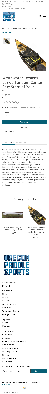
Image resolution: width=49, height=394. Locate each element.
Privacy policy (8, 345)
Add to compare (9, 131)
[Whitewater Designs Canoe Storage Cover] (12, 214)
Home (4, 28)
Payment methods (10, 348)
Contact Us (7, 334)
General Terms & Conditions (14, 341)
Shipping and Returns (11, 351)
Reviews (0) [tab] (21, 142)
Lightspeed (6, 384)
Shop (4, 294)
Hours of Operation (10, 358)
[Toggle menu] (44, 16)
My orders (6, 326)
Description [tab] (9, 142)
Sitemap (5, 355)
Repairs (5, 301)
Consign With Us (9, 314)
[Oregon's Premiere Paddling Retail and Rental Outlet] (8, 16)
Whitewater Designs (11, 311)
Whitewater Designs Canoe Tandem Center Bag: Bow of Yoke (36, 230)
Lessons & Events (9, 304)
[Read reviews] (9, 102)
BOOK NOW (7, 362)
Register (5, 323)
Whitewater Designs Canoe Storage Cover (13, 228)
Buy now (24, 127)
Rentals (5, 297)
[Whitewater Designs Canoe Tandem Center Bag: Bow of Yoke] (36, 214)
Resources (6, 307)
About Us (6, 338)
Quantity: (5, 112)
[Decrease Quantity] (4, 116)
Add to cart (24, 122)
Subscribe (39, 371)
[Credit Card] (24, 388)
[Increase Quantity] (9, 116)
